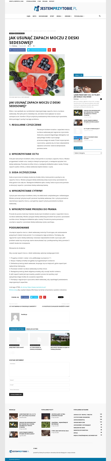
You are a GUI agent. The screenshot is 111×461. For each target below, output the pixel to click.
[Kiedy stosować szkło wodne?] (78, 139)
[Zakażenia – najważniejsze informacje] (45, 425)
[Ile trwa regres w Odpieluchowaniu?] (39, 339)
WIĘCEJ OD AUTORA (32, 329)
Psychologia (78, 16)
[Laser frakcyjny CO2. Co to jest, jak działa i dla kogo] (88, 86)
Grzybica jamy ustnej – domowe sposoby (59, 414)
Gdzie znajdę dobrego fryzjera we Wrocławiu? (91, 121)
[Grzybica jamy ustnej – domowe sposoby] (45, 416)
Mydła (76, 433)
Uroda (59, 16)
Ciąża (28, 16)
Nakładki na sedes (19, 33)
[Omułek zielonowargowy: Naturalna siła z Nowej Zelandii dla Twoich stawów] (78, 113)
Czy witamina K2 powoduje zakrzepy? (22, 306)
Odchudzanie (43, 16)
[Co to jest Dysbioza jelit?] (78, 131)
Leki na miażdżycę (79, 420)
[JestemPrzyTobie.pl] (55, 8)
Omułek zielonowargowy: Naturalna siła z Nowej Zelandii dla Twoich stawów (92, 113)
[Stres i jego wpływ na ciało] (45, 433)
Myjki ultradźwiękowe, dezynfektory (85, 435)
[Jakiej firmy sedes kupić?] (18, 339)
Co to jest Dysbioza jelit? (92, 128)
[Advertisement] (55, 24)
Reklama (44, 1)
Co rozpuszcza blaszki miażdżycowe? (56, 306)
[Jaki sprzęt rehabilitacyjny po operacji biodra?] (60, 339)
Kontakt (51, 1)
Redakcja (14, 46)
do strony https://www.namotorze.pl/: (33, 287)
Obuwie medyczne (79, 422)
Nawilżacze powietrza (81, 430)
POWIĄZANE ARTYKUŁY (17, 329)
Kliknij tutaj (13, 290)
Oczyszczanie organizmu (82, 417)
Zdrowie (67, 16)
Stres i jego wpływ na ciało (60, 431)
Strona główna (31, 1)
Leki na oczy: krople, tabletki (83, 414)
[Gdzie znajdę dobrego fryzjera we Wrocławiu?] (78, 123)
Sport (52, 16)
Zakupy (11, 33)
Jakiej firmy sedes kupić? (16, 347)
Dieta (34, 16)
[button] (100, 16)
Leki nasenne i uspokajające (82, 425)
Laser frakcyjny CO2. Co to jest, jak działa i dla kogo (87, 96)
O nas (39, 1)
